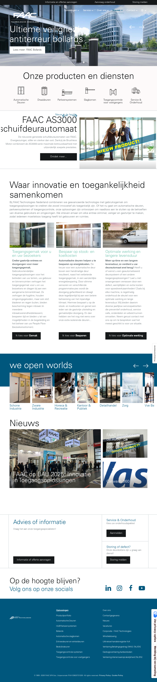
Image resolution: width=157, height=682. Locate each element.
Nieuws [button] (116, 10)
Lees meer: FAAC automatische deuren (34, 50)
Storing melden (139, 2)
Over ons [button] (102, 10)
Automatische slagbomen (67, 636)
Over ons (107, 610)
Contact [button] (131, 10)
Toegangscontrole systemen (69, 652)
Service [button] (87, 10)
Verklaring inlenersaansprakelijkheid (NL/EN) (123, 657)
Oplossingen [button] (70, 10)
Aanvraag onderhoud (105, 2)
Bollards (59, 631)
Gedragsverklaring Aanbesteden (117, 652)
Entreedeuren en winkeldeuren (70, 641)
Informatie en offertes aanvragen (61, 2)
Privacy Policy (105, 675)
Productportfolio (63, 615)
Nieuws (106, 620)
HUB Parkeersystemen (66, 626)
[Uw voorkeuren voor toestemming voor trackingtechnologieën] (154, 353)
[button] (143, 10)
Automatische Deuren (66, 620)
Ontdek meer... (58, 157)
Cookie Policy (117, 675)
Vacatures (107, 626)
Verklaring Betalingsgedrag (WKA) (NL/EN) (122, 646)
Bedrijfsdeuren (63, 646)
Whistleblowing (109, 636)
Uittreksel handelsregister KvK (116, 641)
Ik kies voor (26, 336)
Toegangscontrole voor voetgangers (73, 657)
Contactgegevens (111, 615)
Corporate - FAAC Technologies (117, 631)
